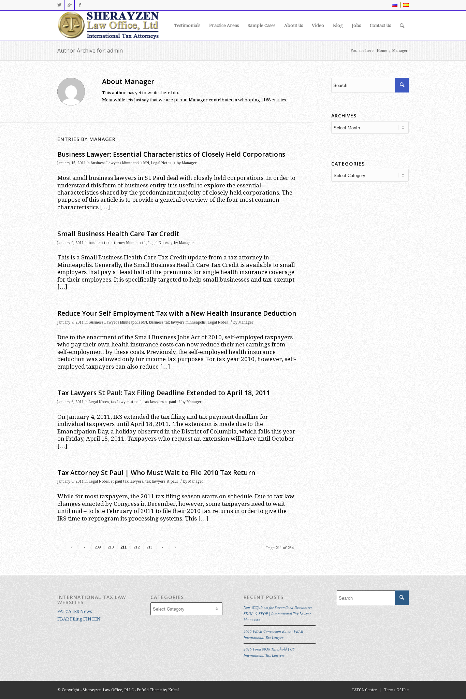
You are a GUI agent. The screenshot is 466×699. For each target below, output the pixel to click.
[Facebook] (80, 5)
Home (382, 50)
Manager (189, 163)
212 (136, 547)
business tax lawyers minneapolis (177, 322)
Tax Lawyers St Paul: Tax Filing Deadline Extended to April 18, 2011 (163, 392)
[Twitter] (59, 5)
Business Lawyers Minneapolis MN (120, 163)
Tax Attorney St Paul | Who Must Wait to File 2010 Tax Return (156, 472)
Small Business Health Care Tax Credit (118, 233)
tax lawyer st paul (126, 402)
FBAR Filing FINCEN (79, 619)
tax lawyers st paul (160, 402)
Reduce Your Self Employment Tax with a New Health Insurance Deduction (176, 313)
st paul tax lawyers (127, 481)
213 (149, 547)
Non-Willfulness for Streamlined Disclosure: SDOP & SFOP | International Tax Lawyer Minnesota (278, 613)
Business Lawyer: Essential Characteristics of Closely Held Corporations (171, 154)
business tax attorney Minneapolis (117, 243)
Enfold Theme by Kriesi (158, 690)
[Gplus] (69, 5)
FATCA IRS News (74, 611)
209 (97, 547)
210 (110, 547)
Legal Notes (161, 163)
